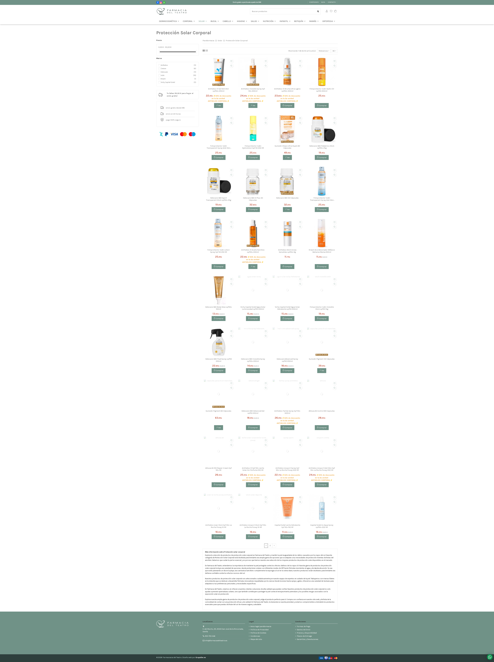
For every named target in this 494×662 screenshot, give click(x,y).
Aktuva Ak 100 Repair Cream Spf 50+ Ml (218, 469)
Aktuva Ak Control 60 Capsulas (322, 411)
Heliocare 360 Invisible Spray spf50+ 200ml (253, 360)
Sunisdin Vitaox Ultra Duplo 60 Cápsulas (287, 147)
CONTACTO (332, 2)
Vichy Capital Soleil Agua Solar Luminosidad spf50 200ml (252, 308)
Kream (177, 79)
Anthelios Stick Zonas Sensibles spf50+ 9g (287, 251)
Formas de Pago (303, 626)
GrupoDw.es (201, 657)
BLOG (323, 2)
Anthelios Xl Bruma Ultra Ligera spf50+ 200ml (287, 90)
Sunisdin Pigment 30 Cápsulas (322, 359)
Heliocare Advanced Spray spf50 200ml (287, 360)
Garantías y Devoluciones (307, 639)
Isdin (177, 75)
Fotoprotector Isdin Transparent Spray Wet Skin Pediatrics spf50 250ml (322, 199)
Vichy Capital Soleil (177, 82)
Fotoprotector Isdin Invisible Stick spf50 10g (322, 308)
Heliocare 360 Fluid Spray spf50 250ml (218, 360)
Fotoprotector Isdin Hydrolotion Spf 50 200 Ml (253, 147)
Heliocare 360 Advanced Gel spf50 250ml (252, 412)
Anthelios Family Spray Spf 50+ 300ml (287, 412)
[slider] (159, 51)
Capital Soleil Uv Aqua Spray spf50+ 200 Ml (321, 526)
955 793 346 (210, 636)
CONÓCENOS (314, 2)
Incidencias (255, 636)
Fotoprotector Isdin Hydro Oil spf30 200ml (322, 90)
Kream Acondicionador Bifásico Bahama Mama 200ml (322, 251)
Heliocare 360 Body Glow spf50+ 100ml (218, 308)
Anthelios (177, 65)
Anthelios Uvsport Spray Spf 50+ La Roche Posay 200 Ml (287, 469)
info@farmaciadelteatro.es (216, 640)
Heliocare (177, 72)
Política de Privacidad (259, 630)
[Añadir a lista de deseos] (231, 61)
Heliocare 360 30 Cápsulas (287, 198)
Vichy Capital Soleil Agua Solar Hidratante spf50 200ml (287, 308)
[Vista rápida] (231, 66)
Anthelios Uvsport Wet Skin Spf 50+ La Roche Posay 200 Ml (322, 469)
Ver (219, 105)
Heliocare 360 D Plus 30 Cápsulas (253, 199)
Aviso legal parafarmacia (260, 626)
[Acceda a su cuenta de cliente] (326, 11)
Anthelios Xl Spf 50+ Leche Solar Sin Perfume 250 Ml (253, 469)
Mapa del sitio (256, 639)
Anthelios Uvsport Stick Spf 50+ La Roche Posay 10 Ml (253, 526)
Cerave (177, 68)
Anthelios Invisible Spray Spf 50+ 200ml (253, 90)
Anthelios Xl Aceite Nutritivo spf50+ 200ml (252, 251)
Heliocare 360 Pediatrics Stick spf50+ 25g (321, 147)
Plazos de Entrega (304, 636)
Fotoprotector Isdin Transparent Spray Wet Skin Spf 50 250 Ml (218, 147)
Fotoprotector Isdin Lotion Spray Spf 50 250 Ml (218, 251)
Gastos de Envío (303, 630)
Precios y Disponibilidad (307, 633)
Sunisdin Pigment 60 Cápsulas (218, 411)
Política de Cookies (258, 633)
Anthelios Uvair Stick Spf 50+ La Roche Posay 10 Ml (218, 526)
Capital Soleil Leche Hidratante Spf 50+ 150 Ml (287, 526)
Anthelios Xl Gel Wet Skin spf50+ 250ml (218, 90)
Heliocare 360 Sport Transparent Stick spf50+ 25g (218, 199)
